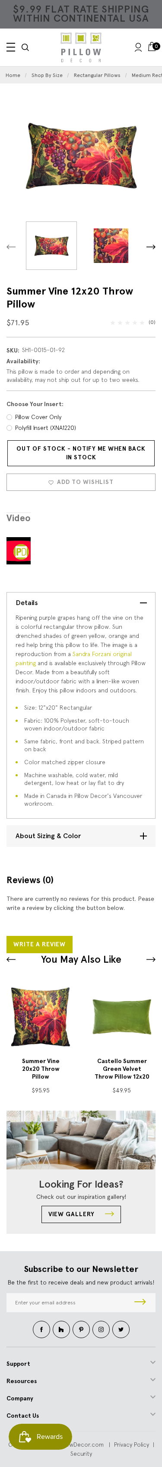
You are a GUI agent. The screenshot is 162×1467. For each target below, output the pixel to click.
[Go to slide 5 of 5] (11, 959)
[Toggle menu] (10, 47)
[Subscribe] (140, 1302)
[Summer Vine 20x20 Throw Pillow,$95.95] (40, 1017)
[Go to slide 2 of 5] (151, 959)
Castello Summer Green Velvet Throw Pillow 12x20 (122, 1068)
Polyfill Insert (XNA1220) (45, 427)
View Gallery (72, 1214)
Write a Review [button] (39, 944)
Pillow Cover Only (38, 416)
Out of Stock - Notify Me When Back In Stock (81, 453)
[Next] (151, 246)
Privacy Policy (131, 1444)
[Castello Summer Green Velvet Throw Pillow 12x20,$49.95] (122, 1017)
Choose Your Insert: (35, 404)
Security (81, 1453)
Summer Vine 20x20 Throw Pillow (41, 1068)
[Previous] (11, 246)
